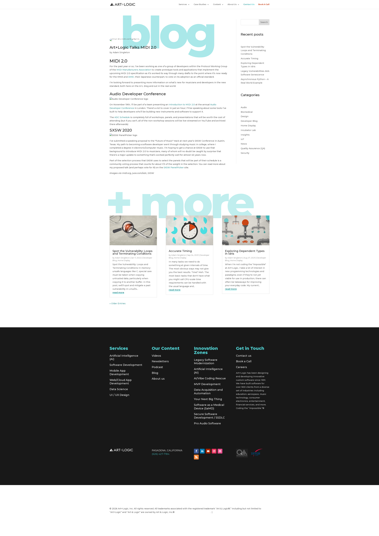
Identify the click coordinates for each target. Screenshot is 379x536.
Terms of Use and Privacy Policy (193, 512)
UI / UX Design (119, 395)
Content (217, 4)
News (244, 143)
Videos (156, 355)
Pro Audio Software (207, 423)
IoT (242, 139)
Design (244, 116)
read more (118, 292)
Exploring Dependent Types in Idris (244, 252)
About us (158, 378)
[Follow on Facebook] (196, 451)
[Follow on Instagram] (214, 451)
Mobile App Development (119, 372)
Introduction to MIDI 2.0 (182, 104)
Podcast (157, 367)
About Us (232, 4)
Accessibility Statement (226, 512)
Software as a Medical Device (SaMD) (209, 406)
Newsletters (160, 361)
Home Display (248, 125)
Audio (244, 107)
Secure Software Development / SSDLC (209, 415)
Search (264, 22)
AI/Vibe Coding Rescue (210, 378)
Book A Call (263, 4)
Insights (245, 134)
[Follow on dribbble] (220, 451)
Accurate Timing (249, 58)
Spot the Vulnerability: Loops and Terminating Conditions (253, 50)
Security (245, 153)
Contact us (243, 355)
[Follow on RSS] (196, 457)
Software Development (126, 365)
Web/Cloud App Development (121, 381)
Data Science (119, 389)
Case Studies (200, 4)
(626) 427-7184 (160, 454)
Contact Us (248, 4)
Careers (241, 367)
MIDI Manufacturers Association (134, 69)
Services (183, 4)
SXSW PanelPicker (174, 167)
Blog (155, 373)
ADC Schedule (122, 117)
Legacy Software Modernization (205, 361)
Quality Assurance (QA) (253, 148)
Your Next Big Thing (208, 399)
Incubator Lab (248, 130)
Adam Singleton (121, 52)
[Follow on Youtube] (208, 451)
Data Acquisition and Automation (208, 391)
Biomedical (247, 112)
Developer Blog (249, 121)
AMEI (131, 77)
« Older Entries (118, 303)
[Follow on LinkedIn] (202, 451)
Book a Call (243, 361)
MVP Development (207, 384)
